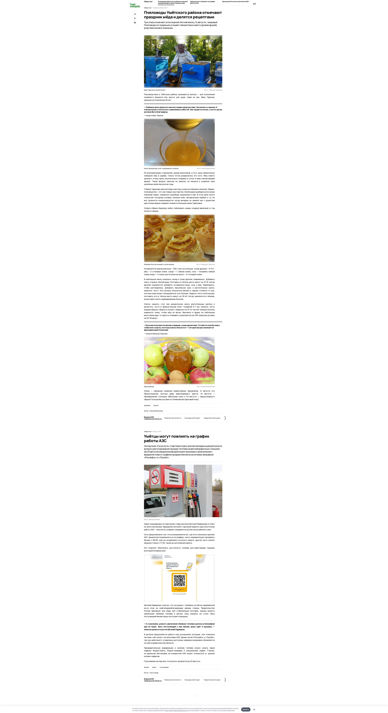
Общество (148, 1)
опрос (154, 667)
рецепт (156, 405)
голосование (164, 667)
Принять (246, 709)
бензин (146, 667)
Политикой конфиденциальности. (176, 710)
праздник (147, 405)
